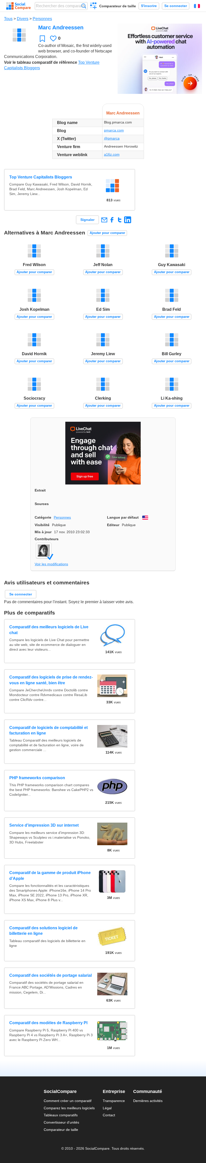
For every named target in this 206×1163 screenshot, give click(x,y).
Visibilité (42, 525)
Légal (107, 1108)
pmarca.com (114, 130)
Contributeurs (47, 539)
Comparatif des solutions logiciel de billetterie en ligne (43, 931)
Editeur (113, 525)
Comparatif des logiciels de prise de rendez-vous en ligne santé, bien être (51, 680)
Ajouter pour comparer (107, 233)
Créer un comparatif (93, 6)
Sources (42, 504)
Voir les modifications (51, 564)
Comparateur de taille (117, 6)
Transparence (114, 1101)
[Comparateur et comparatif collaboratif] (18, 6)
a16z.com (112, 154)
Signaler (87, 220)
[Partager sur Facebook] (112, 219)
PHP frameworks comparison (37, 778)
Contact (109, 1115)
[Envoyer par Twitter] (119, 219)
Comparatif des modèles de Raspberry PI (48, 1023)
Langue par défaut (123, 517)
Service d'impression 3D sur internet (44, 825)
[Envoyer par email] (104, 219)
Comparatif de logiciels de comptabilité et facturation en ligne (48, 730)
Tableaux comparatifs (61, 1115)
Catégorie (43, 517)
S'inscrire (149, 6)
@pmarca (112, 138)
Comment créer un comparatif (67, 1101)
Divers (22, 19)
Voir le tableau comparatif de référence (40, 62)
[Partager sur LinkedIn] (127, 219)
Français (197, 6)
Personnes (42, 19)
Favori (42, 38)
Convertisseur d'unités (61, 1122)
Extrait (40, 490)
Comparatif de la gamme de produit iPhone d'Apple (50, 875)
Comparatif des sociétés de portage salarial (50, 975)
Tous (8, 19)
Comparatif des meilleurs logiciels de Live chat (48, 630)
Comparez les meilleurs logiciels (69, 1108)
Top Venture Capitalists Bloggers (40, 177)
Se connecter (175, 6)
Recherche (83, 6)
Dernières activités (148, 1101)
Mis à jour (43, 532)
